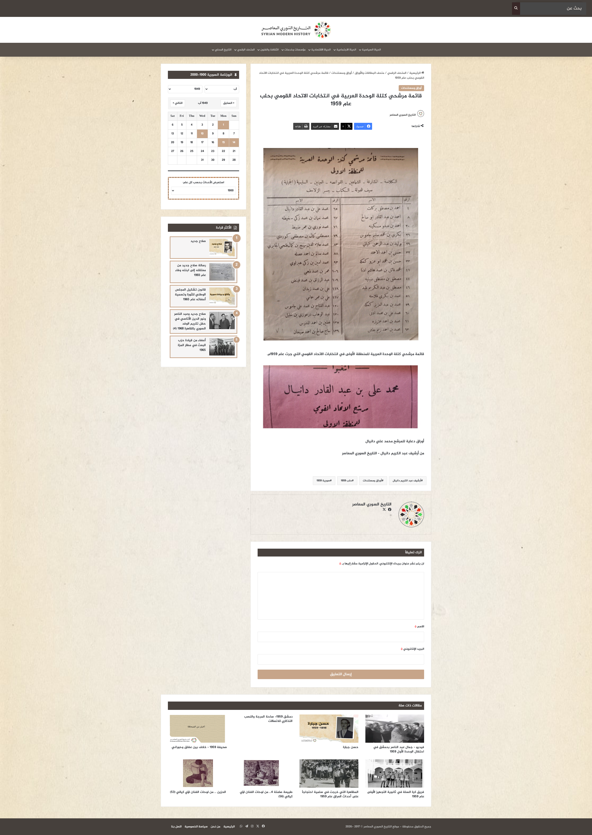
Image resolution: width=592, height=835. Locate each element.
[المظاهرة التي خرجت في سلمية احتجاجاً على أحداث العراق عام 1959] (328, 773)
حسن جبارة (350, 747)
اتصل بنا (176, 826)
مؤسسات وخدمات (294, 49)
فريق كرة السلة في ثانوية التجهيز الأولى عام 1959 (395, 794)
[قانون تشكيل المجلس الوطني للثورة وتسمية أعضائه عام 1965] (222, 296)
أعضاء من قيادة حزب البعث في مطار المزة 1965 (192, 345)
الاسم (419, 626)
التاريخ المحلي (223, 49)
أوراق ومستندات (341, 73)
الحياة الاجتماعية (346, 49)
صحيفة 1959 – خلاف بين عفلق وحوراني (199, 747)
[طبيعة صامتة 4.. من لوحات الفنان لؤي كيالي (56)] (263, 773)
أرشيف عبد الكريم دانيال (407, 480)
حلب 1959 (346, 480)
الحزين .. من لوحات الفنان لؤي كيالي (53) (198, 792)
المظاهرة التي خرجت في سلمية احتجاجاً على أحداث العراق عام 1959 (330, 794)
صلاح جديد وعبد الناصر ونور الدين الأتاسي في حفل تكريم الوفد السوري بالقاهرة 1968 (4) (189, 321)
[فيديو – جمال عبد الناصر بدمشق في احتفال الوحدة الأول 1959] (394, 728)
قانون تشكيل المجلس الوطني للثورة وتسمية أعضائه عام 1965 (190, 294)
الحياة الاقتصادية (321, 49)
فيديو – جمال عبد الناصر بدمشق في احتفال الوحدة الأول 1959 (398, 749)
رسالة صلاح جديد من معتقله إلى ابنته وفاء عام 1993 (190, 270)
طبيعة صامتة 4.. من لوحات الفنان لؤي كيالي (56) (266, 794)
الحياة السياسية (371, 49)
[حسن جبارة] (328, 728)
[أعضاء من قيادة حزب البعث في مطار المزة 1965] (222, 347)
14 (234, 142)
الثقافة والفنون (269, 49)
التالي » (177, 103)
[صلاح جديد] (222, 247)
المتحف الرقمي (246, 49)
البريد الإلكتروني (412, 649)
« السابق (228, 103)
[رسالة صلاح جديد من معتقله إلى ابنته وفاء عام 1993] (222, 272)
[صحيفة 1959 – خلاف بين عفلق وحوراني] (197, 728)
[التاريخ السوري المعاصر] (296, 30)
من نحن (215, 826)
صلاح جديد (198, 241)
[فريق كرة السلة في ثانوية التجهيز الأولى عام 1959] (394, 773)
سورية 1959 (323, 480)
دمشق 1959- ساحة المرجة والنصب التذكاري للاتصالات (268, 719)
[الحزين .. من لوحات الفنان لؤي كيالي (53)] (197, 773)
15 (223, 142)
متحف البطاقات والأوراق (369, 73)
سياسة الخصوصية (196, 826)
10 (202, 133)
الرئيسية (415, 73)
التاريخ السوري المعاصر (403, 115)
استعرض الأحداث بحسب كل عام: (203, 182)
